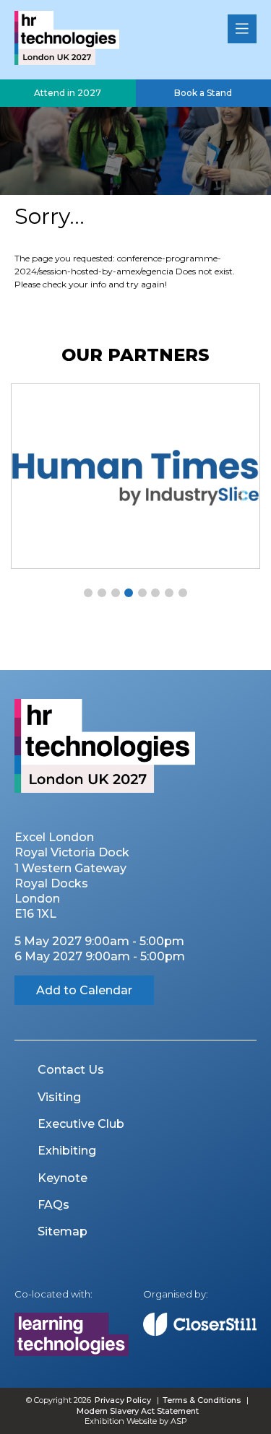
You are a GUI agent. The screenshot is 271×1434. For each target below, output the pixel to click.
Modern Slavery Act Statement (138, 1411)
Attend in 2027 (67, 92)
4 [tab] (128, 592)
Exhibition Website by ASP (136, 1421)
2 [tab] (102, 592)
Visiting (59, 1097)
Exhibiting (67, 1150)
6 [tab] (155, 592)
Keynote (62, 1178)
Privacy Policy (123, 1400)
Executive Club (81, 1124)
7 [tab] (169, 592)
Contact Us (71, 1070)
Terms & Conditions (202, 1400)
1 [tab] (88, 592)
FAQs (53, 1205)
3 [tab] (115, 592)
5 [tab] (142, 592)
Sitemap (62, 1231)
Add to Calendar (84, 990)
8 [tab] (182, 592)
